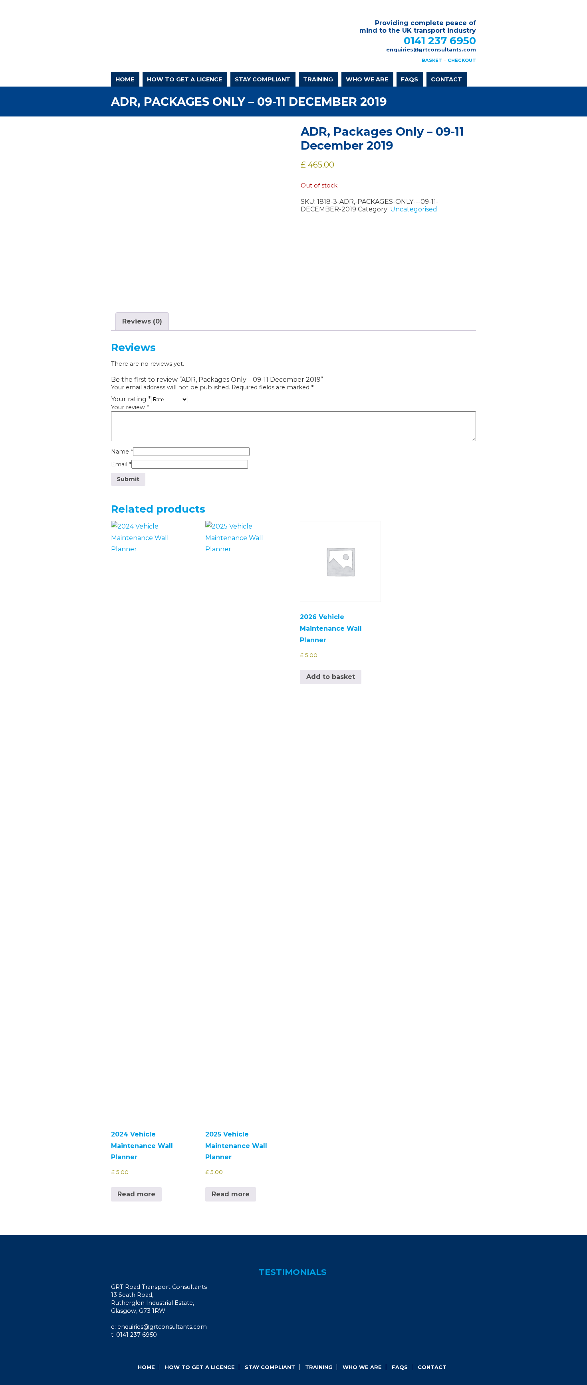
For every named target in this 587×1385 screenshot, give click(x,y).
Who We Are (367, 79)
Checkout (462, 60)
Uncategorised (413, 209)
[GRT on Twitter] (142, 1351)
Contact (446, 79)
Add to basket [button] (330, 677)
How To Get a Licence (184, 79)
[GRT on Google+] (131, 1351)
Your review (130, 407)
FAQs (409, 79)
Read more (136, 1194)
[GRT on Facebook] (121, 1351)
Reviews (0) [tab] (142, 321)
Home (124, 79)
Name (122, 451)
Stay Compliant (262, 79)
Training (318, 79)
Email (121, 464)
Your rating (131, 399)
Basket (432, 60)
